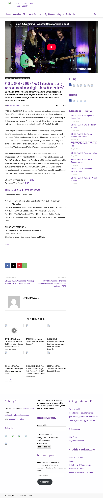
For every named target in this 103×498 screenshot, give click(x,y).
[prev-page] (6, 379)
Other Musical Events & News (81, 472)
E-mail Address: (43, 425)
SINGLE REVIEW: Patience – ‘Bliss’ (84, 153)
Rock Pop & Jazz (10, 78)
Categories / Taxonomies (47, 437)
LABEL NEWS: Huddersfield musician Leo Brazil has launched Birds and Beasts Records (56, 344)
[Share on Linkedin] (85, 86)
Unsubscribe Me (45, 435)
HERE (31, 180)
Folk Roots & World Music (80, 465)
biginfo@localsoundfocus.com (17, 415)
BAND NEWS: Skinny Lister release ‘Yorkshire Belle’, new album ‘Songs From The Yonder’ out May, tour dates (14, 344)
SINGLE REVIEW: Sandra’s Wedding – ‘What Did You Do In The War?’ (19, 282)
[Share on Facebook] (70, 84)
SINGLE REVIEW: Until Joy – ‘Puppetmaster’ (81, 161)
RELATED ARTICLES (15, 319)
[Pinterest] (19, 265)
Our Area (73, 437)
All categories (44, 440)
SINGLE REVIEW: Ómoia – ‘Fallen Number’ (83, 126)
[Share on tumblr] (89, 86)
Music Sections (35, 14)
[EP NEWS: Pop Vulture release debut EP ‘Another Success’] (35, 330)
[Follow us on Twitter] (74, 101)
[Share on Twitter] (74, 86)
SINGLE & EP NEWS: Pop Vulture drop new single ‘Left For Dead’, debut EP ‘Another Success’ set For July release (35, 371)
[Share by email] (92, 86)
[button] (95, 14)
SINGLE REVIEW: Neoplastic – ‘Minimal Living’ (82, 170)
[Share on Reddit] (78, 86)
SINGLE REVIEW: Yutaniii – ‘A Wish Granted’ (84, 179)
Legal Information (76, 441)
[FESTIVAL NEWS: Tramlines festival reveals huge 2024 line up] (56, 357)
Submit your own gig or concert (82, 420)
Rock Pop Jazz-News (23, 78)
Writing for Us (75, 409)
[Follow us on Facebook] (70, 100)
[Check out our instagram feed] (85, 101)
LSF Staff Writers (13, 105)
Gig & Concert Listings (53, 14)
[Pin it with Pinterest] (81, 86)
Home (8, 14)
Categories (43, 443)
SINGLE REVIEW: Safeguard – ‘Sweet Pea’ (82, 117)
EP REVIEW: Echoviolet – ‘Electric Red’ (83, 144)
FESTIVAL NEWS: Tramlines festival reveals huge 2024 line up (56, 368)
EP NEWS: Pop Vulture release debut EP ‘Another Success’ (35, 341)
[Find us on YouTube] (81, 101)
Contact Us (70, 14)
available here (28, 408)
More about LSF (19, 14)
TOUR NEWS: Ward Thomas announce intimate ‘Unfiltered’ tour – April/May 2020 (52, 283)
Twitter (21, 419)
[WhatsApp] (24, 265)
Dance (72, 461)
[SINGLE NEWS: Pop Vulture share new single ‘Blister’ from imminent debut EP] (14, 357)
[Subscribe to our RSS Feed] (78, 101)
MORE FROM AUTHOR (35, 319)
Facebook (12, 419)
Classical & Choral (76, 468)
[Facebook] (7, 265)
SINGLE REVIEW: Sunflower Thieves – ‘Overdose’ (81, 135)
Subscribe (44, 482)
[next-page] (10, 379)
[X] (13, 265)
